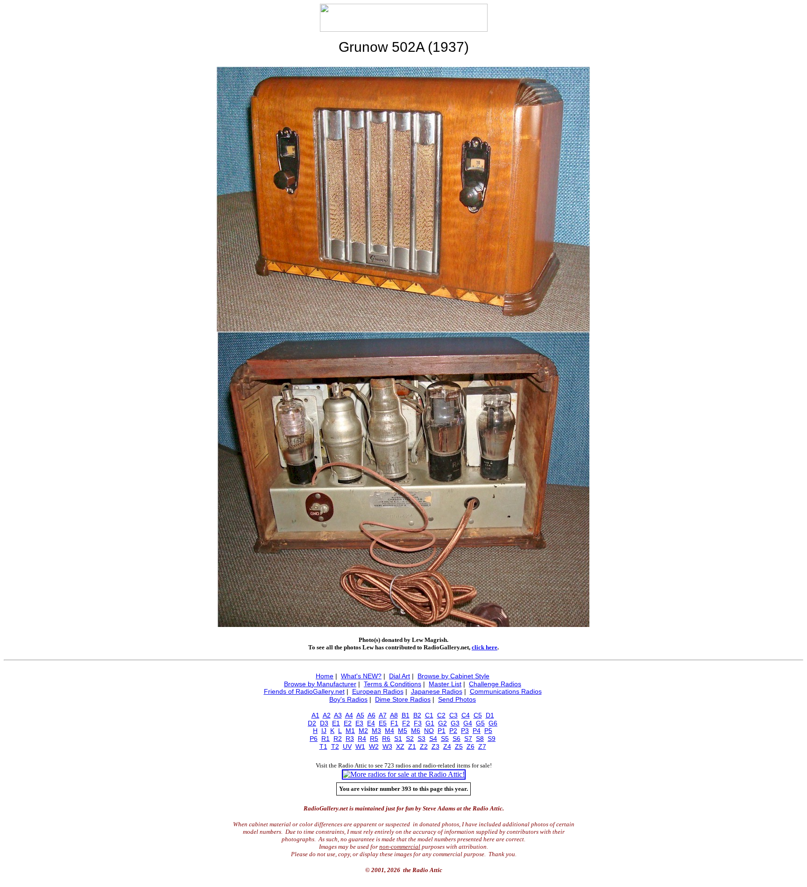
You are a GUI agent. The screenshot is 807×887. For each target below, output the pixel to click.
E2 (348, 723)
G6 (492, 723)
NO (429, 730)
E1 (336, 723)
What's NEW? (361, 676)
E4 (371, 723)
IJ (323, 730)
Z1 (412, 746)
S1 (398, 738)
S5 (445, 738)
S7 (468, 738)
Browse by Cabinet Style (453, 676)
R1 (325, 738)
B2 (417, 715)
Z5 (459, 746)
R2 (337, 738)
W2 (374, 746)
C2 (441, 715)
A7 (383, 715)
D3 (324, 723)
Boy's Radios (348, 699)
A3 (338, 715)
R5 (374, 738)
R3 (350, 738)
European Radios (378, 691)
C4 (465, 715)
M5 (402, 730)
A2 (327, 715)
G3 (455, 723)
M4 (389, 730)
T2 (335, 746)
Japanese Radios (436, 691)
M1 (350, 730)
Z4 (447, 746)
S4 (433, 738)
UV (347, 746)
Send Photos (457, 699)
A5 (360, 715)
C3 (453, 715)
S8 (480, 738)
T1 (323, 746)
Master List (445, 684)
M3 (376, 730)
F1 (394, 723)
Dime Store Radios (403, 699)
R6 (386, 738)
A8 (394, 715)
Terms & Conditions (392, 684)
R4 (362, 738)
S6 (456, 738)
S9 (492, 738)
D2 (312, 723)
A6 (371, 715)
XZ (400, 746)
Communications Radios (506, 691)
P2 (453, 730)
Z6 (470, 746)
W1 (360, 746)
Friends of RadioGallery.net (304, 691)
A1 (315, 715)
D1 (490, 715)
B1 (406, 715)
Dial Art (399, 676)
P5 (488, 730)
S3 (421, 738)
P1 (442, 730)
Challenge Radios (495, 684)
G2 (442, 723)
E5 (383, 723)
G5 (480, 723)
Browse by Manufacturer (320, 684)
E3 (359, 723)
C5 (478, 715)
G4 (467, 723)
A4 (349, 715)
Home (324, 676)
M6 (415, 730)
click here (484, 647)
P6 (314, 738)
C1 (429, 715)
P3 (465, 730)
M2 (363, 730)
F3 (418, 723)
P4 (477, 730)
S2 (410, 738)
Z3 (435, 746)
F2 (406, 723)
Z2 (424, 746)
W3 (387, 746)
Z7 (482, 746)
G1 (429, 723)
